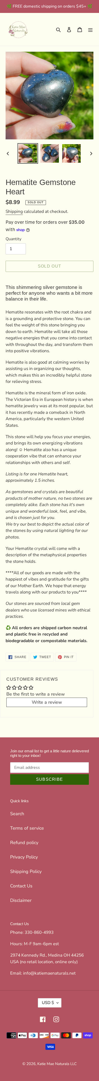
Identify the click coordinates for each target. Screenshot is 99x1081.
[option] (28, 153)
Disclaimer (20, 900)
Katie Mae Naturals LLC (57, 1063)
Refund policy (24, 843)
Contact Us (21, 886)
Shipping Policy (26, 871)
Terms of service (27, 828)
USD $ (48, 1002)
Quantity (13, 239)
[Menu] (90, 29)
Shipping (14, 211)
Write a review (47, 702)
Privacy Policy (24, 857)
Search (17, 814)
